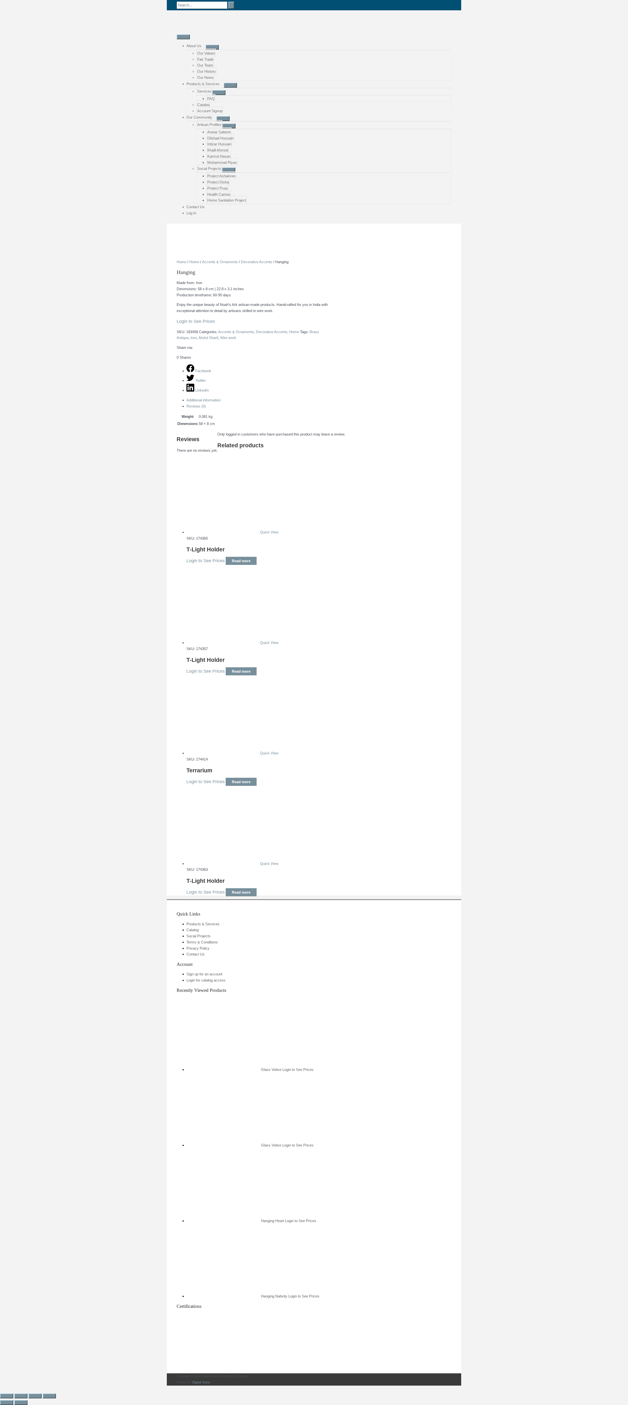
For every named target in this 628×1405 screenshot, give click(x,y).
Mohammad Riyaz (222, 162)
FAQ (211, 98)
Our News (205, 77)
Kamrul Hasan (218, 156)
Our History (206, 71)
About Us (193, 46)
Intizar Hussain (219, 144)
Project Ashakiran (221, 176)
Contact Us (195, 207)
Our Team (205, 65)
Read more (241, 561)
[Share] (35, 1395)
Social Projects (209, 168)
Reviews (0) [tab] (196, 406)
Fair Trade (205, 59)
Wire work (228, 338)
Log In (191, 213)
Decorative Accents (256, 262)
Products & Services (203, 84)
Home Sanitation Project (226, 200)
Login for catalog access (205, 980)
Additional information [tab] (203, 400)
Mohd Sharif (208, 338)
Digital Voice (201, 1382)
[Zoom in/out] (6, 1395)
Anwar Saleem (219, 132)
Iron (194, 338)
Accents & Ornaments (220, 262)
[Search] (231, 5)
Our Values (206, 53)
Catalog (203, 105)
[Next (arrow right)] (20, 1402)
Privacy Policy (197, 948)
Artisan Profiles (209, 125)
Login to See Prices (196, 321)
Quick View (269, 532)
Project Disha (218, 182)
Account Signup (209, 111)
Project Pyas (217, 188)
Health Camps (218, 194)
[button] (1, 1388)
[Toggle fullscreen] (20, 1395)
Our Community (199, 117)
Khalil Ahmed (217, 150)
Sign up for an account (204, 974)
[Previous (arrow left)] (6, 1402)
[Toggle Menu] (212, 47)
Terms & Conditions (202, 942)
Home (181, 262)
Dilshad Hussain (220, 138)
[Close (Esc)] (49, 1395)
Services (204, 91)
